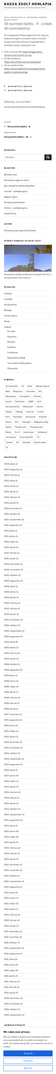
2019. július (9, 642)
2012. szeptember (12, 881)
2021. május (9, 542)
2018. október (10, 664)
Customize (28, 1061)
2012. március (10, 915)
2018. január (10, 709)
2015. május (10, 731)
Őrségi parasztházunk (14, 202)
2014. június (10, 775)
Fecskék (11, 331)
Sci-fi (17, 432)
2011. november (11, 937)
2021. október (10, 514)
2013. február (10, 853)
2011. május (9, 970)
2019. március (11, 653)
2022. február (10, 497)
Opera (8, 427)
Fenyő (8, 401)
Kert (8, 417)
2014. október (10, 753)
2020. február (10, 608)
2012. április (9, 909)
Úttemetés (12, 368)
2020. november (12, 569)
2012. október (10, 876)
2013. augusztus (12, 820)
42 (22, 386)
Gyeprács (11, 336)
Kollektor (11, 347)
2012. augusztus (12, 887)
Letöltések (12, 352)
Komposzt (30, 417)
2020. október (11, 575)
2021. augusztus (12, 525)
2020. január (10, 614)
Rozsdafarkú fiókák (16, 358)
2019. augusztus (12, 636)
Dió (40, 391)
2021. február (10, 553)
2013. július (9, 825)
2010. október (10, 1009)
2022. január (10, 503)
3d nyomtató (15, 86)
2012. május (9, 903)
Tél (17, 442)
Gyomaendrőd (12, 406)
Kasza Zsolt (11, 20)
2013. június (10, 831)
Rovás (7, 321)
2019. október (10, 625)
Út (7, 447)
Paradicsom (20, 427)
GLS (39, 401)
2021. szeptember (12, 519)
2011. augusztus (11, 953)
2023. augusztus (12, 469)
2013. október (10, 809)
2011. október (10, 942)
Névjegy (8, 310)
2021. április (9, 547)
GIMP (31, 401)
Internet (30, 412)
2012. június (9, 898)
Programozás (36, 427)
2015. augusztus (12, 720)
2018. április (10, 692)
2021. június (9, 536)
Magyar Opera (11, 197)
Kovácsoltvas (10, 304)
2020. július (9, 586)
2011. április (9, 976)
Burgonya (18, 391)
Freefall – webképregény (16, 191)
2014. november (12, 747)
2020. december (12, 564)
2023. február (10, 475)
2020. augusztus (12, 581)
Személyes (28, 432)
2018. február (10, 703)
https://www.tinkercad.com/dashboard (22, 62)
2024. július (9, 464)
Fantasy (37, 396)
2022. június (10, 486)
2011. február (10, 987)
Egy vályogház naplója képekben (19, 186)
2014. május (10, 781)
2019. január (10, 658)
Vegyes (7, 327)
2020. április (10, 597)
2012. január (10, 926)
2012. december (12, 864)
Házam (9, 412)
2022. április (10, 491)
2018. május (10, 686)
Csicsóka (30, 391)
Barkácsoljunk (42, 386)
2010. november (12, 1004)
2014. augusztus (12, 764)
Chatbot (8, 293)
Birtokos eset (10, 174)
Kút (17, 422)
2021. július (9, 531)
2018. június (10, 681)
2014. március (11, 792)
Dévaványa (11, 396)
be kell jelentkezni (36, 107)
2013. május (10, 837)
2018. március (11, 697)
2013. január (10, 859)
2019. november (12, 620)
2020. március (11, 603)
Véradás (26, 442)
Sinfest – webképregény (15, 208)
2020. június (10, 592)
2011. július (9, 959)
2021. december (12, 508)
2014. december (12, 742)
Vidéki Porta (10, 213)
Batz (8, 391)
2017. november (12, 714)
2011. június (9, 965)
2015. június (10, 725)
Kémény (11, 342)
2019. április (10, 647)
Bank (30, 386)
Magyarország (41, 422)
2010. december (12, 998)
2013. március (11, 848)
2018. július (9, 675)
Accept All (28, 1053)
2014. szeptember (12, 759)
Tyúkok (9, 442)
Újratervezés (40, 442)
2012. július (9, 892)
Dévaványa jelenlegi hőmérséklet (20, 230)
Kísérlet (43, 417)
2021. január (10, 558)
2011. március (10, 981)
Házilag (28, 86)
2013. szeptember (12, 814)
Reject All (28, 1068)
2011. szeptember (12, 948)
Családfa (8, 299)
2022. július (9, 480)
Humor (40, 406)
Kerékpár (17, 417)
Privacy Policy (10, 316)
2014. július (9, 770)
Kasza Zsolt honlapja (28, 4)
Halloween (28, 406)
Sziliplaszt (42, 432)
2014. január (10, 803)
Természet (11, 437)
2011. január (9, 993)
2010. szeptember (12, 1015)
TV (38, 437)
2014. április (10, 787)
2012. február (10, 920)
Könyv (9, 422)
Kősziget (26, 422)
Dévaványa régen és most (16, 180)
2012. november (12, 870)
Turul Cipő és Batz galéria (19, 363)
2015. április (10, 736)
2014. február (10, 798)
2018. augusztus (12, 670)
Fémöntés (20, 401)
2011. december (11, 931)
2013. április (10, 842)
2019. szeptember (12, 631)
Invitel (40, 412)
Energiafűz (25, 396)
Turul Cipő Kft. (26, 437)
